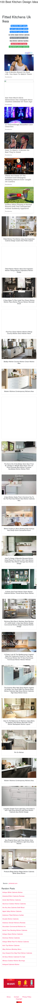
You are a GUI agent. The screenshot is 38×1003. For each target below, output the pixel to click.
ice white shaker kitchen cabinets (19, 35)
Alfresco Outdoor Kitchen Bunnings (13, 961)
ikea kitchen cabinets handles (19, 41)
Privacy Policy (26, 997)
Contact (16, 997)
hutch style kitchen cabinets (19, 29)
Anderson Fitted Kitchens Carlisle (13, 915)
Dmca (9, 997)
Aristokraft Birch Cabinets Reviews (13, 896)
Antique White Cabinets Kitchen (12, 892)
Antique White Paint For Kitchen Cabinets (15, 942)
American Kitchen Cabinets (11, 938)
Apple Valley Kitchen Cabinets (11, 911)
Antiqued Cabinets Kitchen (10, 964)
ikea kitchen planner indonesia (19, 47)
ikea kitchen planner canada (19, 38)
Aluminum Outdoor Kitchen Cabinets (14, 904)
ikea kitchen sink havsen (19, 44)
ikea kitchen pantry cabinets (19, 32)
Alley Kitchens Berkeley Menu (11, 949)
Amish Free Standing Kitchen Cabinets (14, 930)
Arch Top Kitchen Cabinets (10, 945)
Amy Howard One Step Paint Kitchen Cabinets (17, 953)
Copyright (19, 999)
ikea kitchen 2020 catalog (19, 26)
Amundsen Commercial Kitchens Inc (14, 926)
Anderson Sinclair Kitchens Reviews (13, 923)
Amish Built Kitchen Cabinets (11, 900)
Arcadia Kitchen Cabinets (10, 919)
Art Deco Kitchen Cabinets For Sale (13, 957)
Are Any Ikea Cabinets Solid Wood (13, 907)
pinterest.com (13, 883)
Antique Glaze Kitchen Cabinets (12, 934)
